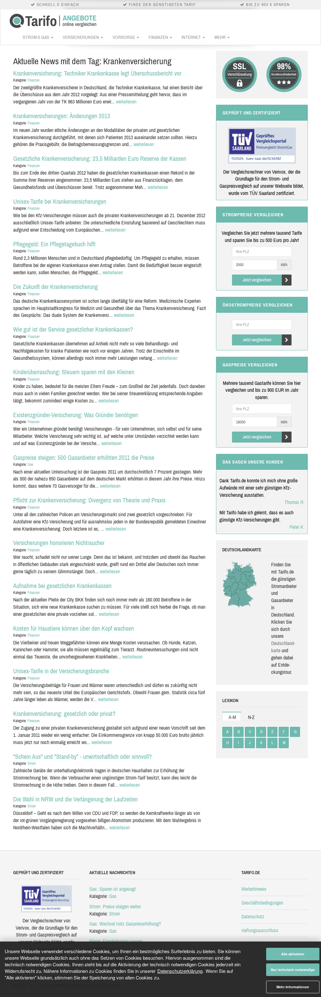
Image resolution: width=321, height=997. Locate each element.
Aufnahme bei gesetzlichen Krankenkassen (62, 585)
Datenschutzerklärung (180, 971)
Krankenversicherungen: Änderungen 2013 (61, 115)
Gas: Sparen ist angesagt (112, 889)
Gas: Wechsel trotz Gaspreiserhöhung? (125, 923)
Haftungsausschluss (259, 930)
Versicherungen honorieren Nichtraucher (58, 542)
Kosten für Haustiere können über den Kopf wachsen (73, 628)
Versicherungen (81, 37)
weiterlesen (126, 101)
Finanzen (159, 37)
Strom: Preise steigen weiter (115, 906)
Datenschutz (252, 916)
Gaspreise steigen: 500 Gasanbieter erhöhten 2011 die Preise (83, 457)
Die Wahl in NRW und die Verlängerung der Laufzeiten (75, 799)
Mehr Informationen (292, 986)
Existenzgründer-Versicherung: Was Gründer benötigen (75, 414)
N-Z (251, 717)
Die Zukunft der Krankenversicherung (55, 286)
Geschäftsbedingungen (262, 902)
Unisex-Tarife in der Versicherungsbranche (61, 670)
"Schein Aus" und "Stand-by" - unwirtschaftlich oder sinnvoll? (82, 756)
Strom (32, 763)
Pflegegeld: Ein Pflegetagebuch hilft (54, 244)
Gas (30, 464)
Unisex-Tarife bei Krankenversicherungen (59, 201)
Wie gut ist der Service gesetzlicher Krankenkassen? (73, 329)
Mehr (220, 37)
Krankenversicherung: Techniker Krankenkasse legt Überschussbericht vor (97, 73)
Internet (192, 37)
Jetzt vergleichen (257, 279)
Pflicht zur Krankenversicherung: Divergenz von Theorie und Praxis (89, 500)
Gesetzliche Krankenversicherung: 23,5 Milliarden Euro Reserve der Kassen (99, 158)
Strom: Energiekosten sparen (115, 941)
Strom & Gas (36, 37)
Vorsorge (124, 37)
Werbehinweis (253, 889)
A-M (232, 717)
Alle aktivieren (292, 954)
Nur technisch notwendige (293, 969)
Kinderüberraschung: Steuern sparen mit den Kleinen (73, 371)
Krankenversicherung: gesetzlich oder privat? (64, 713)
